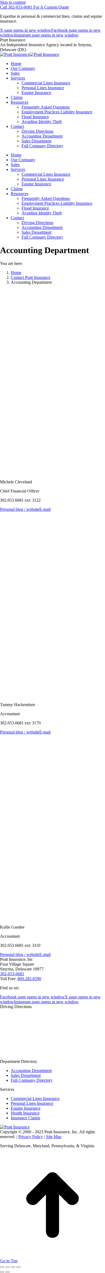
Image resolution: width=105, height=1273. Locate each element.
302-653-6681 (12, 974)
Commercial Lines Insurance (35, 1098)
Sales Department (26, 1075)
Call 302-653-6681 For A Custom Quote (34, 7)
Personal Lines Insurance (32, 1103)
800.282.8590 (29, 978)
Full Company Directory (31, 1080)
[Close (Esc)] (2, 1267)
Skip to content (13, 2)
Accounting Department (31, 1070)
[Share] (7, 1267)
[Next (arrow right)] (7, 1272)
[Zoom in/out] (18, 1267)
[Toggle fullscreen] (13, 1267)
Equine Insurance (25, 1108)
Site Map (53, 1136)
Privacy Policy (30, 1136)
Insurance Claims (25, 1118)
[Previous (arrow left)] (2, 1272)
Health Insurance (25, 1113)
